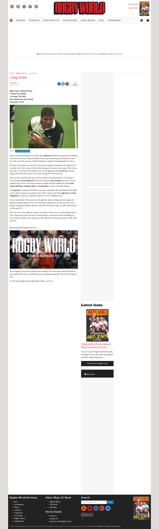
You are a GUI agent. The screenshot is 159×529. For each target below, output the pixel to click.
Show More (90, 374)
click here (49, 281)
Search (110, 502)
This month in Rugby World (97, 363)
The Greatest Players (22, 151)
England (46, 181)
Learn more (119, 54)
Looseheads (33, 73)
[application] (44, 249)
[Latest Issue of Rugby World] (144, 9)
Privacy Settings (116, 526)
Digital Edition (133, 8)
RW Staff (13, 83)
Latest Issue (92, 305)
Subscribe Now (133, 4)
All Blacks (66, 159)
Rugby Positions (21, 73)
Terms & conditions (97, 526)
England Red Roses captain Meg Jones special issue (96, 346)
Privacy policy (107, 526)
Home (12, 73)
